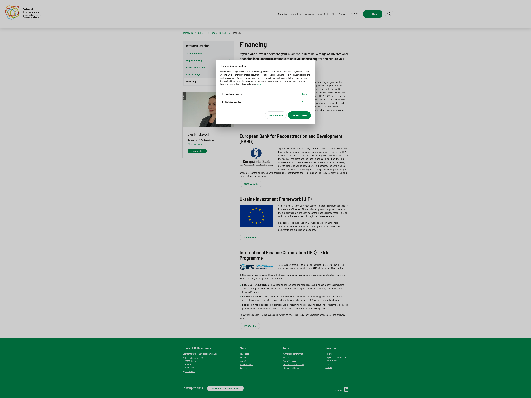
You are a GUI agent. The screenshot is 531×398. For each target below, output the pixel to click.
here (259, 84)
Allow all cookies (299, 115)
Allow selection (276, 115)
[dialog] (265, 92)
